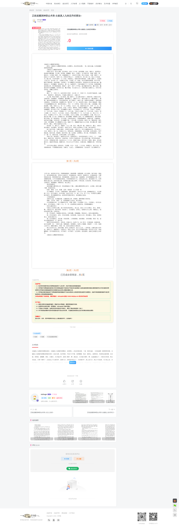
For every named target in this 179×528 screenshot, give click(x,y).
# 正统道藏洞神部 (52, 337)
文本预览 (35, 345)
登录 (67, 459)
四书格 (59, 516)
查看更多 (73, 362)
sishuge (39, 20)
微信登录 (74, 469)
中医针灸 (49, 3)
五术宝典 (39, 10)
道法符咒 (65, 3)
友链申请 (49, 513)
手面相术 (90, 3)
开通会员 (154, 3)
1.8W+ (45, 398)
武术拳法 (99, 3)
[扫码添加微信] (175, 505)
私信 (110, 21)
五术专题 (107, 3)
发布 (145, 3)
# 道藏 (42, 337)
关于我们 (72, 513)
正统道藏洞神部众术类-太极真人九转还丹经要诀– (57, 15)
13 (54, 398)
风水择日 (57, 3)
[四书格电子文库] (30, 516)
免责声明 (57, 513)
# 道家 (35, 337)
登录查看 (90, 48)
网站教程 (64, 513)
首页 (32, 10)
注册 (79, 459)
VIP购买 (115, 3)
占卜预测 (82, 3)
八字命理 (74, 3)
